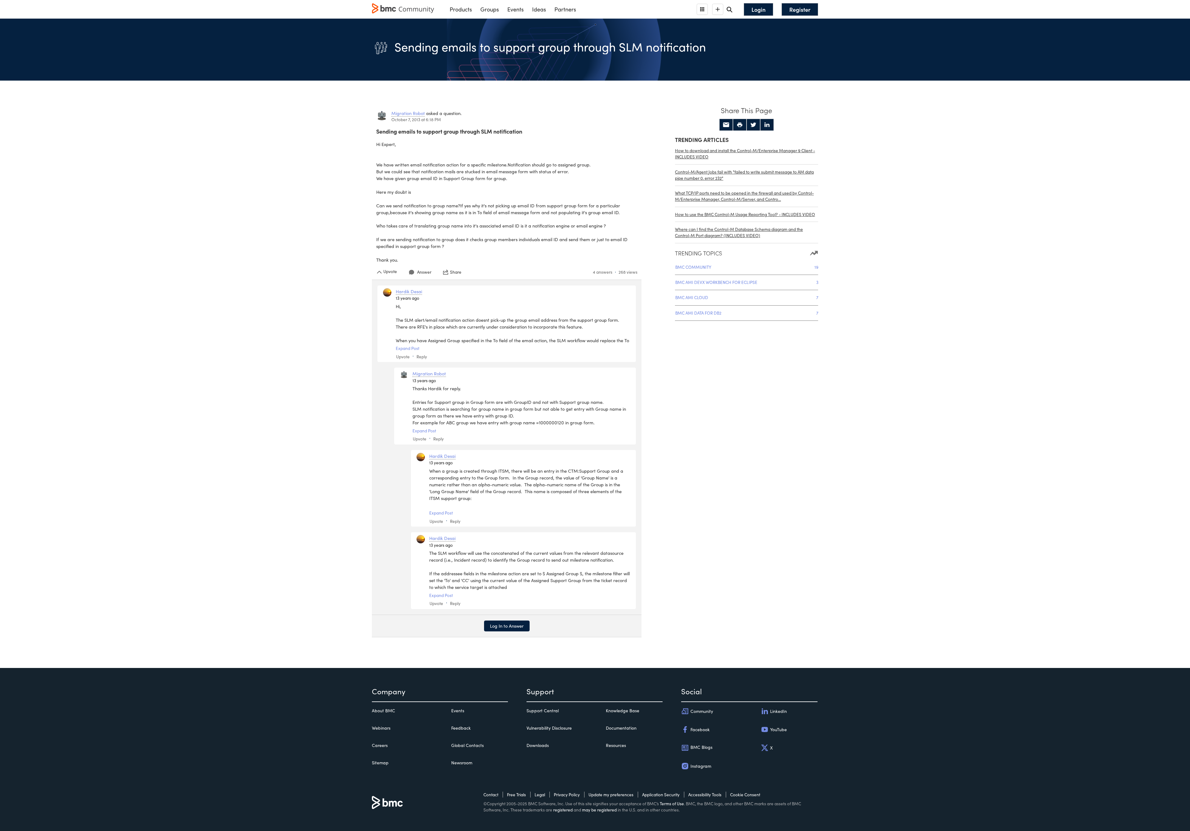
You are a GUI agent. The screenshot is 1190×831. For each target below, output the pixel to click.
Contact (490, 795)
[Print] (739, 125)
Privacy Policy (567, 795)
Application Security (661, 795)
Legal (540, 795)
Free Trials (516, 795)
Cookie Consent (745, 795)
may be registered (599, 810)
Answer (424, 272)
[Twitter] (753, 125)
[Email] (726, 125)
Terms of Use (672, 804)
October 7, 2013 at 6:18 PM (416, 119)
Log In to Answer (507, 626)
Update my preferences (610, 795)
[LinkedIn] (767, 125)
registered (563, 810)
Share (455, 272)
